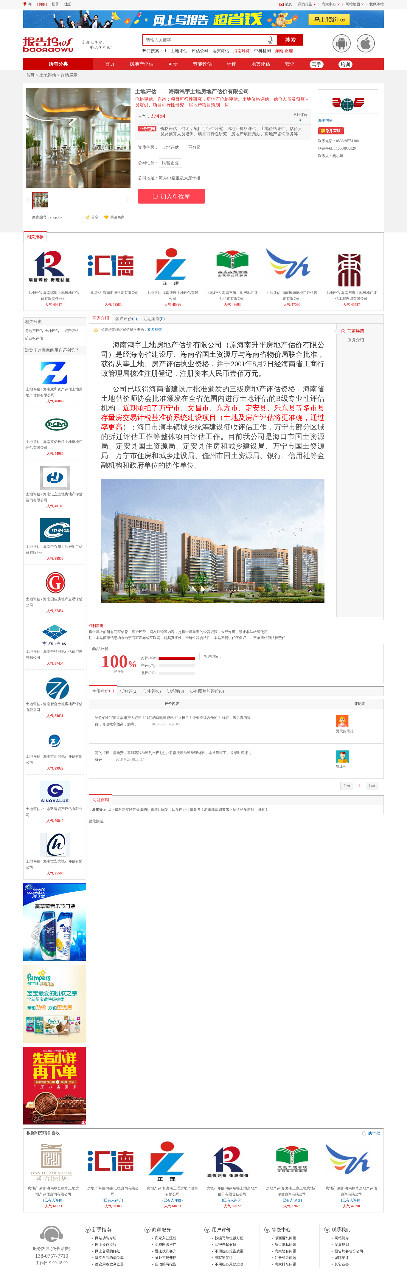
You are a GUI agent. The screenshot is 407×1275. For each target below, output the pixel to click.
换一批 (374, 1133)
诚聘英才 (342, 1258)
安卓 (342, 43)
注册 (68, 4)
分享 (94, 217)
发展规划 (342, 1245)
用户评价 (221, 1229)
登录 (55, 4)
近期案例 (154, 319)
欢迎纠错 (154, 330)
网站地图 (353, 4)
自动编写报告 (165, 1264)
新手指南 (101, 1229)
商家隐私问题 (285, 1251)
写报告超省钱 (225, 1245)
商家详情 (355, 331)
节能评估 (202, 63)
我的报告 (305, 4)
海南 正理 (284, 51)
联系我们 (341, 1229)
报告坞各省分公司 (349, 1251)
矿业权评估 (34, 338)
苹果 (366, 43)
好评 (128, 691)
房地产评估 (141, 63)
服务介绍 (355, 340)
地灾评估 (220, 51)
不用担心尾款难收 (229, 1264)
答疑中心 (281, 1229)
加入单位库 (174, 196)
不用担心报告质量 (229, 1251)
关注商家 (117, 217)
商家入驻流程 (165, 1238)
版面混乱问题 (285, 1238)
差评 (175, 691)
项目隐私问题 (285, 1245)
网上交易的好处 (107, 1251)
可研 (173, 63)
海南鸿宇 (325, 120)
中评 (151, 691)
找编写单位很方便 (229, 1238)
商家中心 (329, 4)
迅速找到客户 (165, 1251)
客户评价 (126, 319)
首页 (110, 63)
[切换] (42, 4)
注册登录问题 (285, 1258)
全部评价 (100, 690)
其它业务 (342, 1264)
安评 (290, 63)
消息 (288, 4)
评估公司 (200, 51)
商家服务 (161, 1229)
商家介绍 (100, 318)
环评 (231, 63)
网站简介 (342, 1238)
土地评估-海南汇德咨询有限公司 (113, 293)
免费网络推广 (165, 1245)
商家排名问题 (285, 1264)
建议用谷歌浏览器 (109, 1264)
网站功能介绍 (105, 1238)
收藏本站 (376, 4)
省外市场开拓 (165, 1258)
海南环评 (241, 51)
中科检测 (262, 51)
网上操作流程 (105, 1245)
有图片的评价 (206, 691)
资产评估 (71, 331)
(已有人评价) (53, 1200)
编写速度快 (224, 1258)
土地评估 (179, 51)
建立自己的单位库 (109, 1258)
